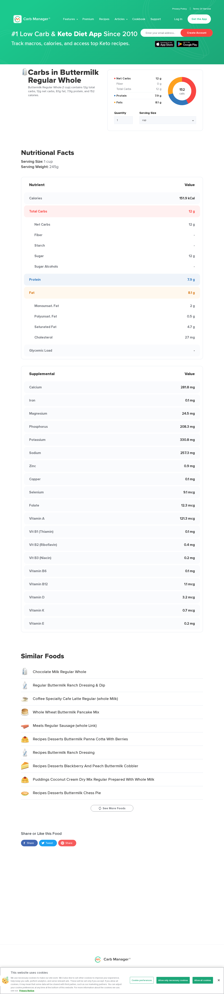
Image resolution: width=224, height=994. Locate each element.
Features (69, 19)
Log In (178, 19)
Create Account (196, 33)
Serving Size (147, 113)
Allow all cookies (202, 980)
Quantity (120, 113)
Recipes (104, 19)
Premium (88, 19)
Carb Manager (31, 19)
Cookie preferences (142, 980)
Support (156, 19)
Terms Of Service (202, 8)
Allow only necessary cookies (173, 980)
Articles (120, 19)
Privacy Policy (179, 8)
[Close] (218, 980)
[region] (112, 980)
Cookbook (138, 19)
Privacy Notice (26, 990)
